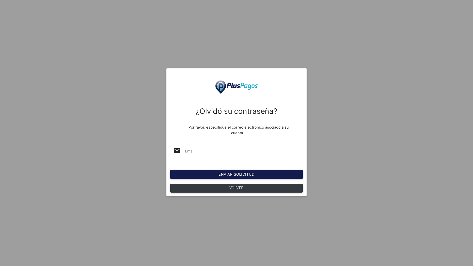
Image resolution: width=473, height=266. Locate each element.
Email (189, 151)
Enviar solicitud (236, 174)
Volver (236, 187)
